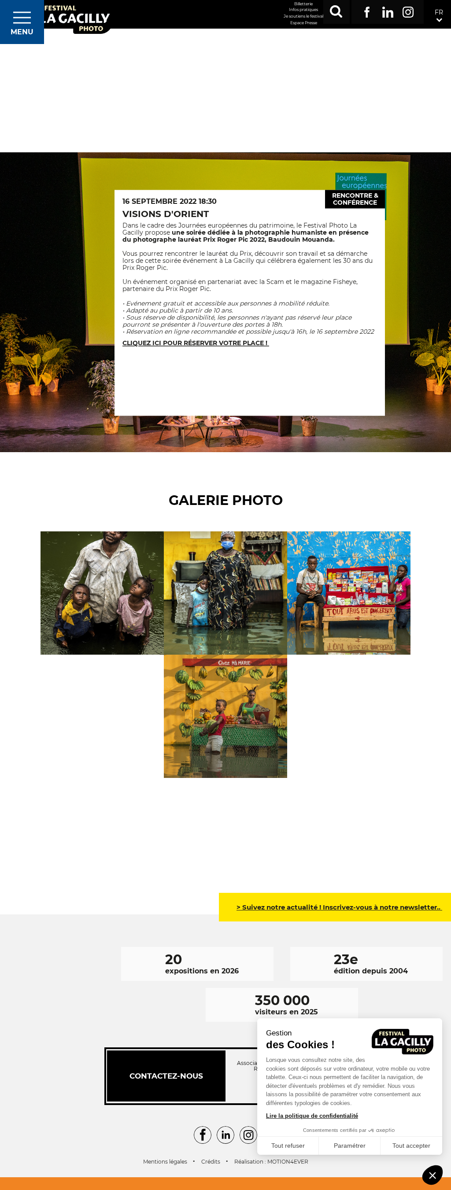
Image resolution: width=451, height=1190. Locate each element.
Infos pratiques (303, 9)
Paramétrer (350, 1145)
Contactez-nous (166, 1076)
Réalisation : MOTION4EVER (271, 1162)
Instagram (408, 10)
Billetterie (303, 3)
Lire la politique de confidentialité (312, 1116)
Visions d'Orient (165, 213)
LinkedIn (387, 10)
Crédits (210, 1162)
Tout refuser (288, 1145)
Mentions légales (165, 1162)
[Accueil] (74, 19)
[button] (432, 1175)
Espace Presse (303, 22)
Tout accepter (411, 1145)
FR (439, 12)
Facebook (367, 10)
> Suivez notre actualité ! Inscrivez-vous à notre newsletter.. (339, 907)
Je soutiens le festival (303, 16)
